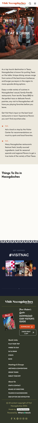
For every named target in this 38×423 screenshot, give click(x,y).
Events (10, 355)
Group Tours (13, 372)
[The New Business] (23, 409)
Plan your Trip (14, 344)
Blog (10, 359)
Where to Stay (13, 348)
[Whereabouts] (24, 413)
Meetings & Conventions (17, 368)
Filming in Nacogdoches (17, 393)
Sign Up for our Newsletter (19, 397)
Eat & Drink (12, 351)
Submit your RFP (14, 376)
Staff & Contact (14, 386)
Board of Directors (16, 389)
